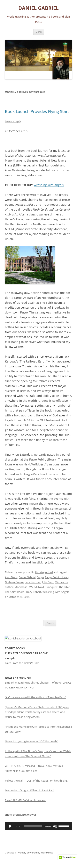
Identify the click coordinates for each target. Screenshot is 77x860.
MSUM (33, 587)
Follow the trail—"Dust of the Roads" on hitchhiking (36, 780)
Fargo (40, 577)
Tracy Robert (33, 592)
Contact (9, 852)
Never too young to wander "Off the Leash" (31, 741)
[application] (38, 826)
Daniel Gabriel (27, 577)
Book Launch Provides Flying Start (37, 111)
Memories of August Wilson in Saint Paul (29, 790)
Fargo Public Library (57, 577)
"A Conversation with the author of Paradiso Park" (35, 697)
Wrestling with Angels (49, 185)
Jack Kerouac (33, 582)
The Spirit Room (14, 592)
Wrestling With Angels (56, 592)
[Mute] (55, 826)
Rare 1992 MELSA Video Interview (25, 800)
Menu (39, 31)
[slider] (64, 826)
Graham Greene (14, 582)
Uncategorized (44, 572)
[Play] (10, 826)
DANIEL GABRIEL (38, 8)
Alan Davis (11, 577)
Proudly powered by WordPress (35, 852)
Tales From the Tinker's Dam (22, 663)
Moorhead (21, 587)
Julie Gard (48, 582)
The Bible (64, 587)
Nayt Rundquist (47, 587)
